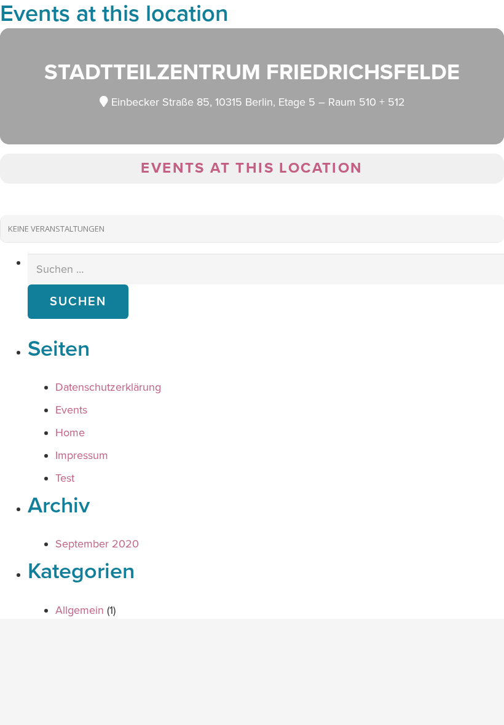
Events (71, 410)
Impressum (81, 455)
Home (70, 432)
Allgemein (79, 610)
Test (64, 478)
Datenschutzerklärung (108, 387)
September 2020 (97, 544)
